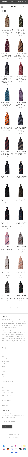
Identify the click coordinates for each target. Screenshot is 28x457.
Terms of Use (5, 398)
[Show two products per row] (5, 11)
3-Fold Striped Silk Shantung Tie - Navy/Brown (21, 223)
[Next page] (17, 307)
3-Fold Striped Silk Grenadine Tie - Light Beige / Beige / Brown (7, 273)
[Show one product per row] (2, 11)
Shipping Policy (5, 390)
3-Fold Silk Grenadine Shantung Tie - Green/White (20, 31)
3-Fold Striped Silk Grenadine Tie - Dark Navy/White (7, 178)
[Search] (23, 7)
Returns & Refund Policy (7, 392)
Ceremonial (4, 371)
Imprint (3, 403)
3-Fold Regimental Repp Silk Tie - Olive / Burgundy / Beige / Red (7, 31)
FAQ (3, 387)
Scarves (3, 366)
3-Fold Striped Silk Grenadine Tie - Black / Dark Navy (7, 200)
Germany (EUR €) (13, 434)
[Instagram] (5, 348)
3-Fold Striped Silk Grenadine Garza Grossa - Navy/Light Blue (21, 129)
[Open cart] (26, 7)
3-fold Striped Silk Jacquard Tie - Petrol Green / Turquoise (7, 105)
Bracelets (4, 364)
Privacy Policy (5, 405)
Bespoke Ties (5, 359)
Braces (3, 369)
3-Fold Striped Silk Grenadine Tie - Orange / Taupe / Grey (21, 273)
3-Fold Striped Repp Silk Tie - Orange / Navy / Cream (7, 129)
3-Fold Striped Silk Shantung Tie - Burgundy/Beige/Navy (8, 55)
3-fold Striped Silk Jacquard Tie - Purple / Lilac (21, 104)
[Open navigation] (2, 7)
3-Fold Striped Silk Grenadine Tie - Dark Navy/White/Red (7, 224)
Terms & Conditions (6, 400)
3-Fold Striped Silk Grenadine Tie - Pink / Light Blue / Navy (7, 249)
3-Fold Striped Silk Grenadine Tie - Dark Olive (21, 200)
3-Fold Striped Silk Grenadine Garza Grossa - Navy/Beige (21, 154)
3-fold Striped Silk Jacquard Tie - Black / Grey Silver (7, 297)
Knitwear (4, 377)
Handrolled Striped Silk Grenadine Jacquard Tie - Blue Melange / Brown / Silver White (7, 79)
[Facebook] (2, 348)
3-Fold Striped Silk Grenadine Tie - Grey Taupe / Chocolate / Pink (21, 249)
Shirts (3, 374)
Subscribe (7, 426)
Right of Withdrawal (6, 395)
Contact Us (4, 385)
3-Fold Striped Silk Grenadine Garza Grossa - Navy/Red (7, 153)
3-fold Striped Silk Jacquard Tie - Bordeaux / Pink (21, 78)
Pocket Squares (5, 361)
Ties (3, 356)
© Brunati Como (14, 437)
